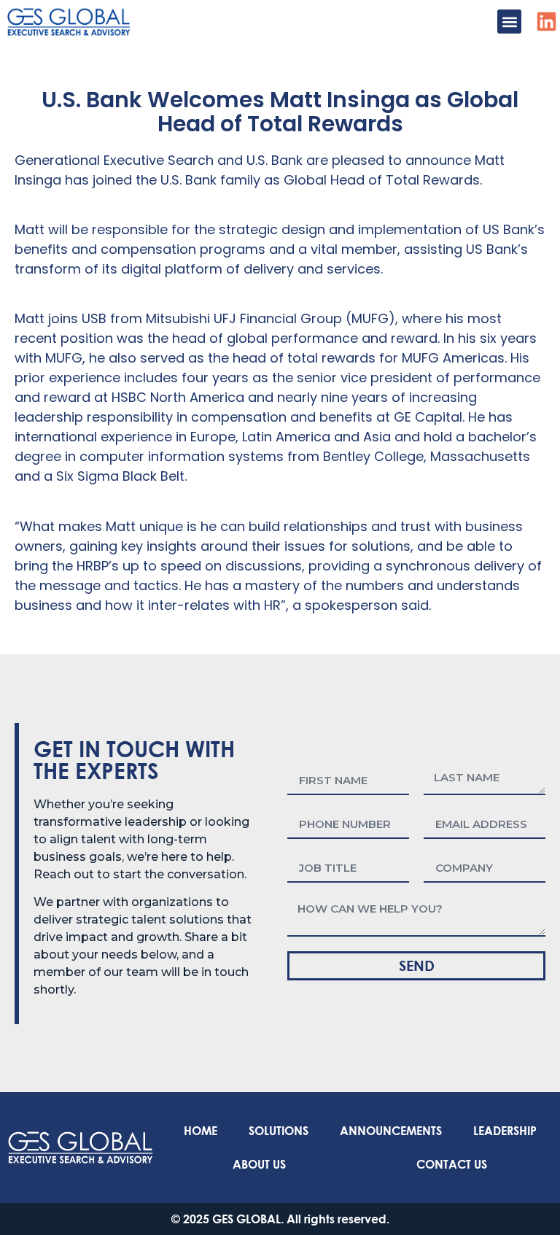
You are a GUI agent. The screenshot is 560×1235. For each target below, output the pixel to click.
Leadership (505, 1130)
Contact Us (451, 1164)
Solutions (278, 1130)
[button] (509, 21)
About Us (259, 1164)
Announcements (391, 1130)
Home (200, 1130)
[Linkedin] (546, 21)
